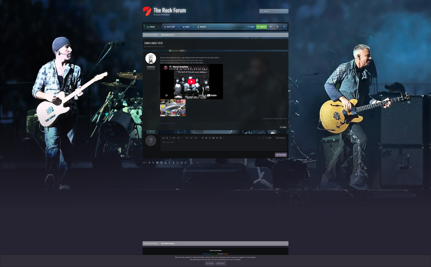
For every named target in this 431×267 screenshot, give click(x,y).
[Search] (284, 26)
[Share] (283, 54)
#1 (286, 54)
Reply (284, 127)
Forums (152, 26)
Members (203, 26)
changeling (149, 46)
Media (187, 26)
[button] (159, 26)
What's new (171, 26)
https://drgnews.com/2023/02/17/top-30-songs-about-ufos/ (181, 60)
